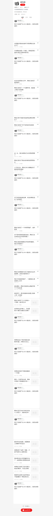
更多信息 (23, 14)
